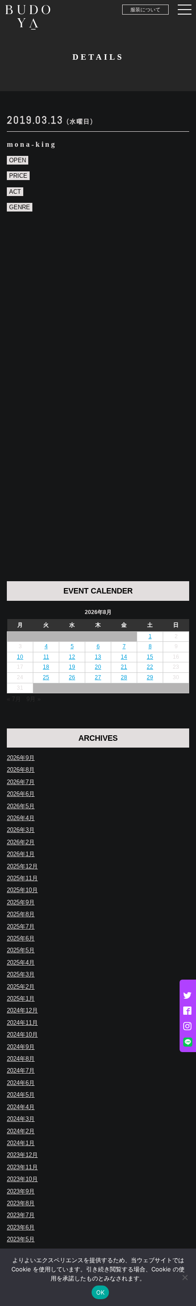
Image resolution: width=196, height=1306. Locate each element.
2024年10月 (22, 1034)
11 (46, 657)
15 (150, 657)
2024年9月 (21, 1046)
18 (46, 667)
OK (100, 1292)
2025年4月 (21, 962)
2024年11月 (22, 1022)
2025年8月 (21, 914)
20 (98, 667)
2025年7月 (21, 926)
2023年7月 (21, 1215)
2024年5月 (21, 1094)
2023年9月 (21, 1191)
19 (72, 667)
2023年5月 (21, 1239)
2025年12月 (22, 866)
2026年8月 (21, 769)
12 (72, 657)
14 (124, 657)
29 (150, 677)
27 (98, 677)
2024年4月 (21, 1107)
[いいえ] (184, 1277)
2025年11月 (22, 878)
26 (72, 677)
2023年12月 (22, 1154)
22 (150, 667)
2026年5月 (21, 806)
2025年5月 (21, 950)
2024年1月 (21, 1143)
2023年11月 (22, 1167)
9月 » (33, 699)
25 (46, 677)
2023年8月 (21, 1203)
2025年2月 (21, 986)
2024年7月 (21, 1070)
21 (124, 667)
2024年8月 (21, 1058)
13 (98, 657)
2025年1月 (21, 998)
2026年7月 (21, 782)
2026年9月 (21, 757)
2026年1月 (21, 854)
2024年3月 (21, 1118)
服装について (145, 9)
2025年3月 (21, 974)
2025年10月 (22, 890)
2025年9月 (21, 902)
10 (20, 657)
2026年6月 (21, 793)
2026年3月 (21, 829)
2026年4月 (21, 818)
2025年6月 (21, 938)
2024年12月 (22, 1010)
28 (124, 677)
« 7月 (14, 699)
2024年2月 (21, 1131)
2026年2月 (21, 842)
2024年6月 (21, 1082)
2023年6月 (21, 1227)
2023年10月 (22, 1179)
